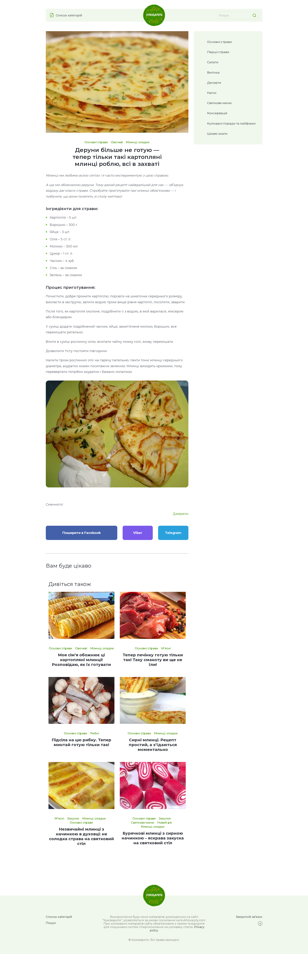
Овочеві (117, 142)
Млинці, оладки (138, 142)
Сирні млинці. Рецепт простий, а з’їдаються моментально (153, 745)
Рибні (94, 733)
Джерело (180, 514)
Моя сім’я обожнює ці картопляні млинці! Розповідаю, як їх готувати (81, 660)
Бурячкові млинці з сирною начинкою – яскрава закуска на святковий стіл (153, 838)
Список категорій (69, 15)
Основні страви (96, 142)
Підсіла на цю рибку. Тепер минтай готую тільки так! (81, 742)
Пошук (51, 923)
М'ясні (166, 648)
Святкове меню (142, 822)
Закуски (73, 818)
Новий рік (164, 822)
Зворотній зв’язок (249, 917)
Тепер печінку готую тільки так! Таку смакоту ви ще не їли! (153, 660)
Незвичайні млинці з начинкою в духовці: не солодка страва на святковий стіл (81, 836)
